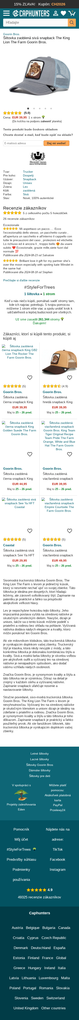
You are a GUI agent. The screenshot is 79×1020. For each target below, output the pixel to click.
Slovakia (63, 988)
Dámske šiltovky (39, 770)
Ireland (49, 968)
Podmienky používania (21, 875)
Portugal (29, 988)
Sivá (26, 194)
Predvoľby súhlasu (21, 860)
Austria (17, 928)
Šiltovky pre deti (39, 776)
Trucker (28, 171)
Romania (46, 988)
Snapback (29, 179)
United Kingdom (25, 1008)
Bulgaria (48, 928)
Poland (14, 988)
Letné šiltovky (40, 753)
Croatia (18, 938)
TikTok (58, 850)
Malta (65, 978)
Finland (33, 958)
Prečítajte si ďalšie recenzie (21, 280)
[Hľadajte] (72, 23)
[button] (28, 108)
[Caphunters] (23, 13)
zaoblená (29, 190)
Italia (62, 968)
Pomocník (21, 829)
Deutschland (41, 948)
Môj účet (21, 839)
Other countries (53, 1008)
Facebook (57, 860)
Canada (64, 928)
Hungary (34, 968)
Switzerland (55, 998)
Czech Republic (54, 938)
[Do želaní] (30, 377)
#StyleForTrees (20, 850)
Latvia (14, 978)
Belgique (32, 928)
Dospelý (28, 175)
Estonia (19, 958)
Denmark (21, 948)
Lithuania (29, 978)
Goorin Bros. (11, 34)
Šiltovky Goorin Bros (39, 765)
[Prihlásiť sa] (56, 13)
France (47, 958)
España (59, 948)
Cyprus (33, 938)
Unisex (27, 183)
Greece (19, 968)
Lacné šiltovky (39, 759)
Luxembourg (48, 978)
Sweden (37, 998)
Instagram (58, 870)
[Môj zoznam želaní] (63, 13)
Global (61, 958)
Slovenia (21, 998)
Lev (25, 186)
